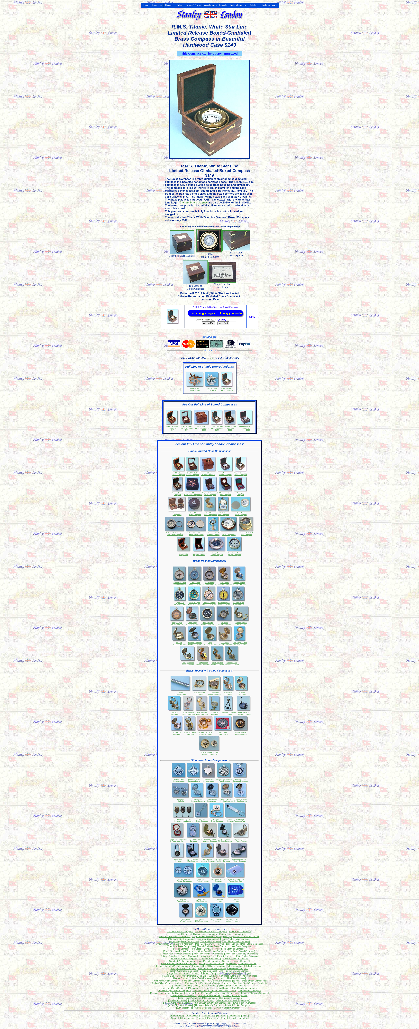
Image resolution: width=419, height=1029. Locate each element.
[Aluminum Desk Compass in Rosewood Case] (214, 990)
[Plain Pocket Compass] (247, 956)
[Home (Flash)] (177, 1015)
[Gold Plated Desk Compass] (236, 941)
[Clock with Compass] (210, 941)
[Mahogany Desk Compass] (181, 939)
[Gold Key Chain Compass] (174, 988)
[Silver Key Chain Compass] (232, 985)
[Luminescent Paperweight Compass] (194, 1008)
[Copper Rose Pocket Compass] (175, 953)
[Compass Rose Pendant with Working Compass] (207, 983)
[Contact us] (243, 1018)
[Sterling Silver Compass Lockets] (167, 983)
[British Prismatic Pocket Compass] (173, 966)
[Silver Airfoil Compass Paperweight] (233, 1000)
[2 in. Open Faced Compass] (241, 951)
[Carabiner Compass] (247, 988)
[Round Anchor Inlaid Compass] (235, 939)
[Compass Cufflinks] (182, 985)
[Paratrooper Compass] (202, 949)
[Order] (232, 1018)
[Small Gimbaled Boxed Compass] (211, 931)
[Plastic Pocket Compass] (188, 998)
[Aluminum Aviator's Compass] (208, 1005)
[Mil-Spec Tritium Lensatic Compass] (167, 993)
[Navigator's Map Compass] (183, 968)
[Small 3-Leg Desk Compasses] (184, 941)
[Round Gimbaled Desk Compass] (213, 946)
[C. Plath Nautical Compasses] (227, 1008)
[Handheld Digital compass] (201, 1000)
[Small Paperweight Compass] (166, 981)
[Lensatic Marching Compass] (255, 993)
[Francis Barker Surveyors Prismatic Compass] (184, 976)
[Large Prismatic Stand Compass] (183, 973)
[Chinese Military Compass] (183, 995)
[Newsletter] (213, 1018)
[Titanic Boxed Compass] (205, 934)
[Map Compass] (209, 998)
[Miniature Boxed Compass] (180, 931)
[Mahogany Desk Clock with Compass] (241, 936)
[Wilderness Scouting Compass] (230, 949)
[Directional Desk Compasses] (181, 946)
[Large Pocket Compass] (208, 961)
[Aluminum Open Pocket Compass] (174, 990)
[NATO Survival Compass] (218, 981)
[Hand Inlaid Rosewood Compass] (174, 936)
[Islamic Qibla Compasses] (235, 995)
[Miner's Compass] (208, 971)
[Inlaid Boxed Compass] (240, 931)
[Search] (224, 1018)
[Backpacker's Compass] (230, 998)
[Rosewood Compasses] (207, 939)
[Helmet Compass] (181, 978)
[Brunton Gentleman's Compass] (178, 1003)
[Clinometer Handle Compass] (212, 968)
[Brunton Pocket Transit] (209, 995)
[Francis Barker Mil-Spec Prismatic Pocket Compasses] (218, 966)
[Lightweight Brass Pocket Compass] (216, 956)
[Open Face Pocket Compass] (212, 951)
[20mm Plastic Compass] (244, 1003)
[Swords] (175, 1018)
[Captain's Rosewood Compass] (207, 936)
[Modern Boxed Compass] (231, 934)
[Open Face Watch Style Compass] (241, 953)
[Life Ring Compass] (236, 978)
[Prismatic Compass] (210, 973)
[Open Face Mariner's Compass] (207, 953)
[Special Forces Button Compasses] (249, 981)
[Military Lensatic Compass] (212, 963)
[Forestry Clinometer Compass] (183, 971)
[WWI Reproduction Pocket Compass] (179, 963)
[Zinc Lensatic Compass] (249, 990)
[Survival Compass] (177, 1000)
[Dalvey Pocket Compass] (205, 985)
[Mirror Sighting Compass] (180, 1005)
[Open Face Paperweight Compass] (208, 978)
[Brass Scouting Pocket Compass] (179, 951)
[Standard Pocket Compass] (182, 961)
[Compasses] (233, 1015)
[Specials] (201, 1018)
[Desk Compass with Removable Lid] (212, 944)
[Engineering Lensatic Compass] (241, 963)
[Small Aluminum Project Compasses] (213, 1003)
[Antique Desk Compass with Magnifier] (174, 944)
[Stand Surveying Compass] (243, 976)
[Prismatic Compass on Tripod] (236, 973)
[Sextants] (221, 1015)
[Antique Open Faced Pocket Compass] (179, 956)
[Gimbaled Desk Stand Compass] (247, 944)
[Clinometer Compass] (237, 968)
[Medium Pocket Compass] (235, 958)
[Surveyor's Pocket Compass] (236, 961)
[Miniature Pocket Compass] (184, 958)
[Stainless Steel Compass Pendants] (250, 983)
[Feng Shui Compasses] (193, 981)
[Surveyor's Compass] (218, 976)
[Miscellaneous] (187, 1018)
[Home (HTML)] (193, 1015)
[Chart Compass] (254, 966)
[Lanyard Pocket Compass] (237, 1005)
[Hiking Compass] (181, 949)
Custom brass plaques (194, 202)
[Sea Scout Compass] (241, 946)
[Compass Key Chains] (210, 958)
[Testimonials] (208, 1015)
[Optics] (245, 1015)
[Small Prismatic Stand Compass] (234, 971)
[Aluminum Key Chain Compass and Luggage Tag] (212, 988)
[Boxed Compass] (183, 934)
